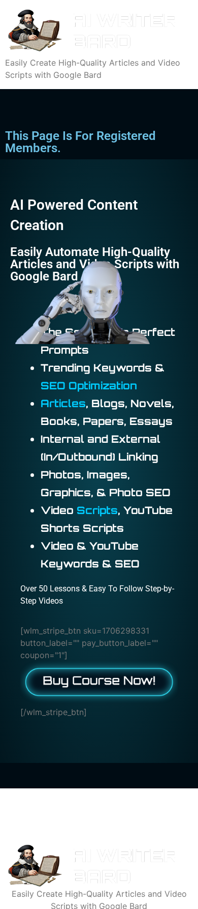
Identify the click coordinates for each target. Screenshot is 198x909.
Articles (63, 403)
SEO (53, 385)
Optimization (103, 385)
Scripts (97, 510)
